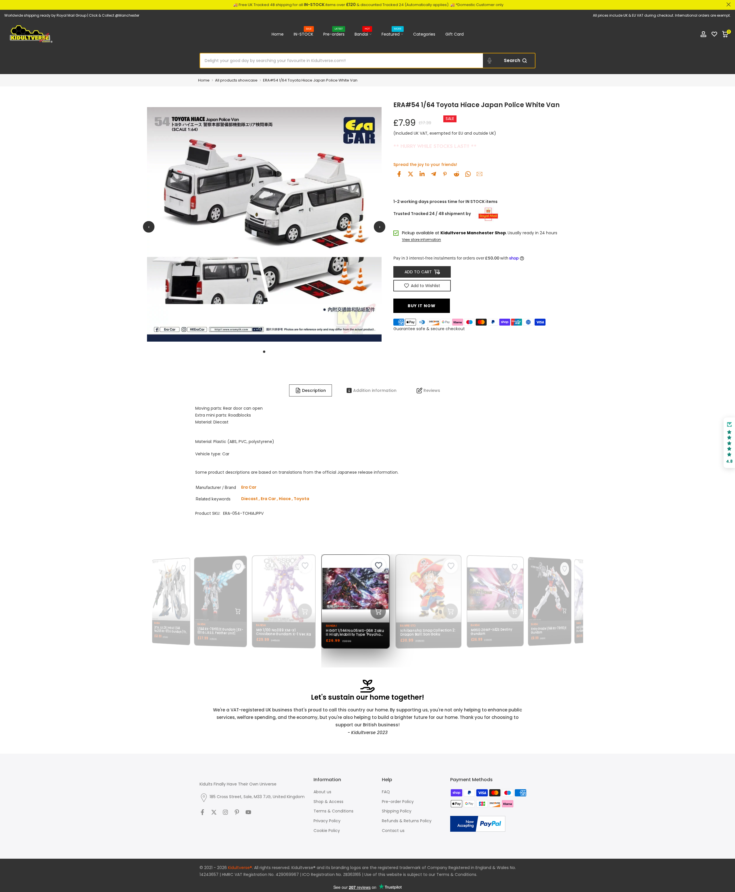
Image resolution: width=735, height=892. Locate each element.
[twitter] (410, 174)
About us (322, 792)
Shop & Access (328, 801)
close (6, 4)
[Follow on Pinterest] (237, 812)
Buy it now (422, 306)
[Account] (703, 34)
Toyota (301, 499)
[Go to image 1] (264, 352)
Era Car (268, 499)
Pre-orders (334, 34)
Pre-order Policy (398, 801)
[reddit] (456, 174)
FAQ (386, 792)
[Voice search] (489, 60)
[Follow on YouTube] (248, 812)
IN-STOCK (303, 34)
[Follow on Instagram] (225, 812)
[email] (479, 174)
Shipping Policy (396, 811)
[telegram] (433, 174)
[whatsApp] (468, 174)
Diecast (249, 499)
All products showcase (236, 80)
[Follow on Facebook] (202, 812)
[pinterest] (445, 174)
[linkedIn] (422, 174)
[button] (729, 442)
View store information (421, 240)
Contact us (393, 830)
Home (278, 34)
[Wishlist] (714, 34)
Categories (424, 34)
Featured (392, 34)
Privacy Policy (327, 821)
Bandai (362, 34)
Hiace (285, 499)
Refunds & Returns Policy (407, 821)
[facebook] (399, 174)
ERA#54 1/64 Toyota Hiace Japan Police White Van (310, 80)
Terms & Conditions (333, 811)
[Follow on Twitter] (214, 812)
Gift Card (454, 34)
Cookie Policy (327, 830)
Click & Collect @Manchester (114, 15)
